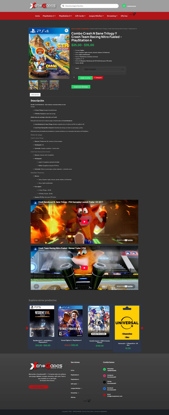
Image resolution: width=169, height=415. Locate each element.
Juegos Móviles (95, 16)
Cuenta (77, 68)
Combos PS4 (85, 29)
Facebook (110, 388)
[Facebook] (104, 388)
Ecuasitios (104, 411)
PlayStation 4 (64, 16)
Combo (78, 29)
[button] (66, 30)
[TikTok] (104, 382)
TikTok (109, 381)
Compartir (99, 77)
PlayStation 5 (48, 16)
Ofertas (124, 16)
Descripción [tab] (35, 95)
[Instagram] (104, 375)
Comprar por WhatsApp (81, 87)
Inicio (37, 16)
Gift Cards (79, 16)
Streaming (111, 16)
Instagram (110, 375)
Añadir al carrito (85, 78)
